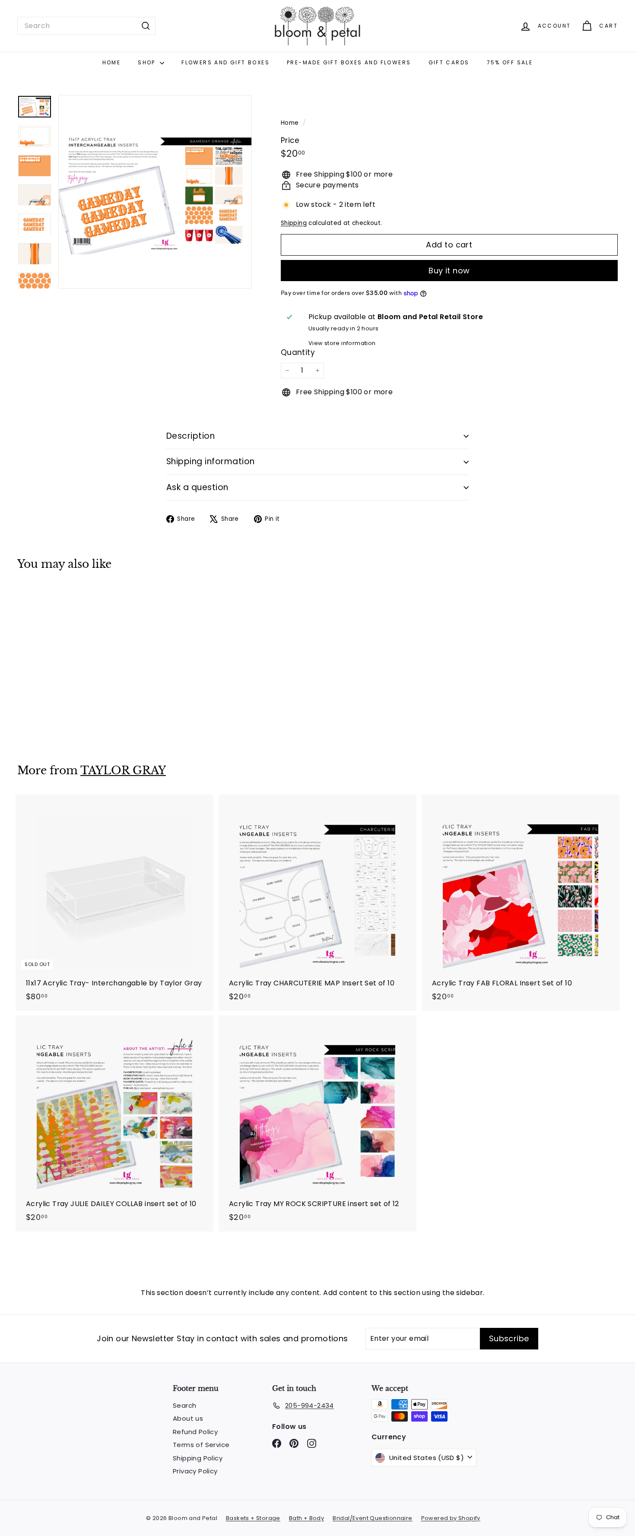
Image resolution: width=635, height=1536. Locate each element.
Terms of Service (201, 1444)
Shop (148, 62)
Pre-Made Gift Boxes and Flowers (349, 62)
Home (111, 62)
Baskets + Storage (253, 1518)
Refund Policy (195, 1431)
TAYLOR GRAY (123, 770)
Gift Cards (449, 62)
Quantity (298, 352)
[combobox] (86, 26)
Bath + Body (306, 1518)
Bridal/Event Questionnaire (372, 1518)
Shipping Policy (197, 1458)
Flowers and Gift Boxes (225, 62)
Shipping (294, 223)
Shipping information (210, 461)
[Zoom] (155, 191)
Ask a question (197, 487)
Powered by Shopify (450, 1518)
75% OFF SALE (510, 62)
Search (184, 1405)
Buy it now (449, 270)
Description (190, 436)
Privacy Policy (195, 1471)
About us (188, 1418)
